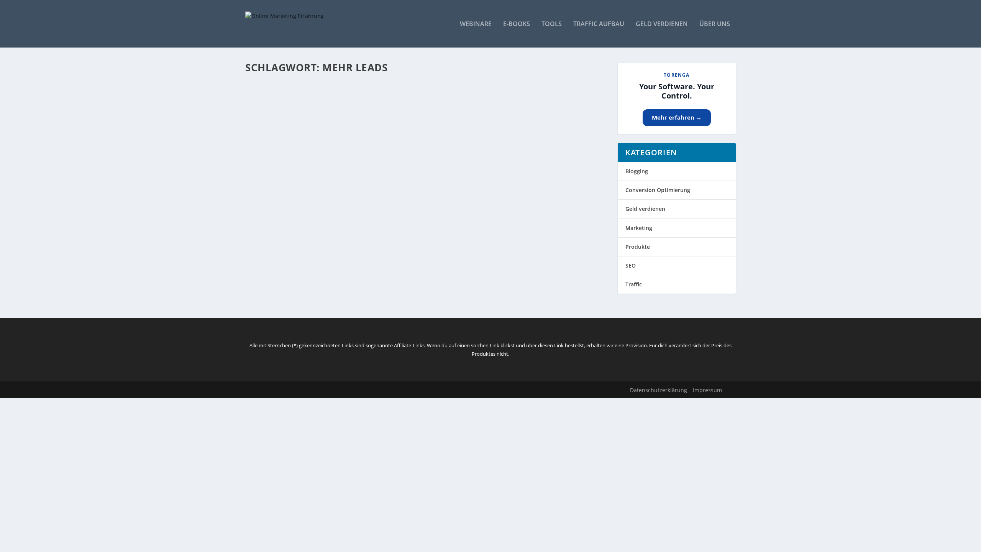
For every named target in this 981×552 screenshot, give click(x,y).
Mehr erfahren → (677, 117)
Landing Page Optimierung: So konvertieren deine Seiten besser (367, 99)
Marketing (638, 228)
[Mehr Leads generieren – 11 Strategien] (373, 162)
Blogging (636, 171)
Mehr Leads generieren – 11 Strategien (321, 178)
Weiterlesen (275, 133)
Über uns (714, 24)
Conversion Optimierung (657, 190)
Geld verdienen (662, 24)
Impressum (707, 390)
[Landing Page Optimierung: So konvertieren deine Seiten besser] (378, 83)
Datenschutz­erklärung (658, 390)
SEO (630, 265)
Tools (551, 24)
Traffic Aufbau (598, 24)
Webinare (476, 24)
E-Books (516, 24)
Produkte (637, 246)
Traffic (633, 284)
